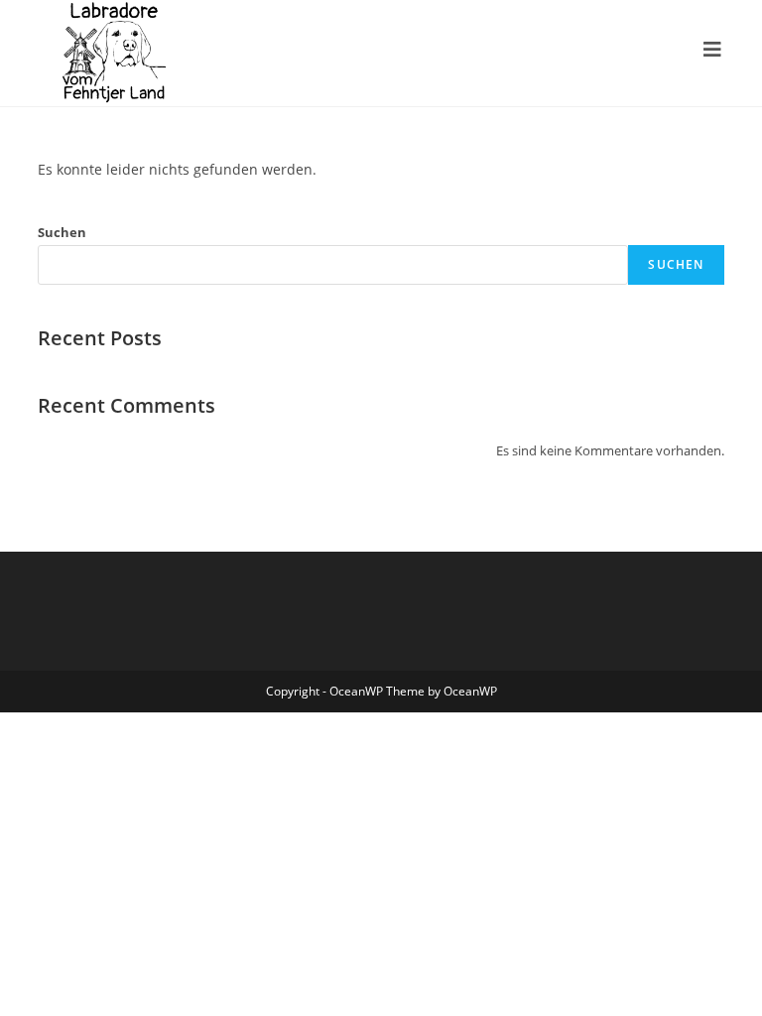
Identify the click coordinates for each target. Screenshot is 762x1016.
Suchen (62, 232)
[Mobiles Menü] (712, 50)
